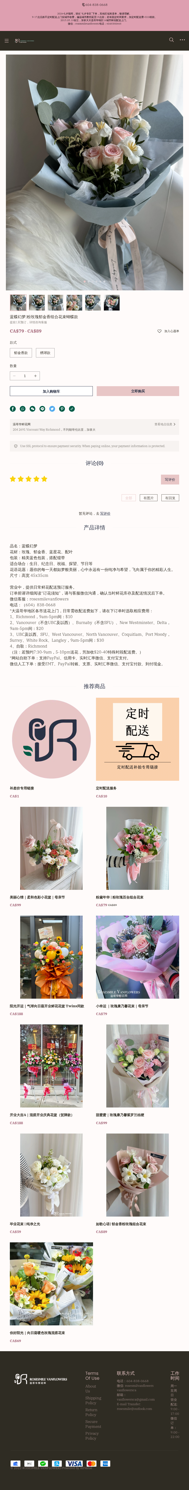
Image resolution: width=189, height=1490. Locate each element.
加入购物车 (51, 391)
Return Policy (91, 1412)
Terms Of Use (92, 1376)
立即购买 (138, 391)
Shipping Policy (93, 1400)
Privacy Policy (92, 1436)
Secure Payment (93, 1424)
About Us (90, 1388)
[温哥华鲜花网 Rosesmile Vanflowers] (24, 41)
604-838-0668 (96, 5)
